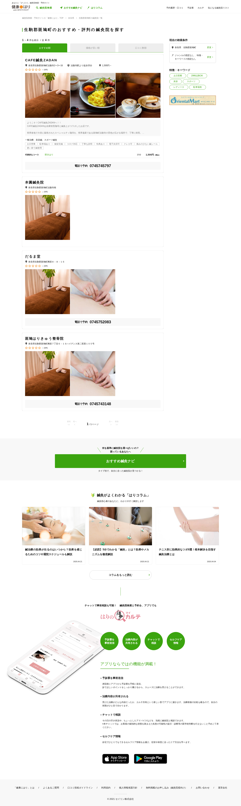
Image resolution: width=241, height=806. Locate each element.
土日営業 (177, 75)
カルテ (201, 8)
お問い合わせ (203, 787)
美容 (175, 81)
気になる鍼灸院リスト (218, 8)
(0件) (46, 70)
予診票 (190, 8)
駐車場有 (197, 87)
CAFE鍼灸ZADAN (41, 60)
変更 (209, 47)
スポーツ (191, 81)
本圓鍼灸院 (34, 182)
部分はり (49, 155)
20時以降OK (197, 75)
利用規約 (105, 787)
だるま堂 (33, 256)
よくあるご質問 (51, 787)
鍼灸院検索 (46, 7)
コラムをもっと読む (120, 574)
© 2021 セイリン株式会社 (120, 799)
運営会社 (222, 787)
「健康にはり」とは (24, 787)
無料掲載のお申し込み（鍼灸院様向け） (166, 787)
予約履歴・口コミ (174, 8)
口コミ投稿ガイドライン (80, 787)
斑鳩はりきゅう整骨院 (44, 338)
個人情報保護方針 (128, 787)
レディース (178, 87)
